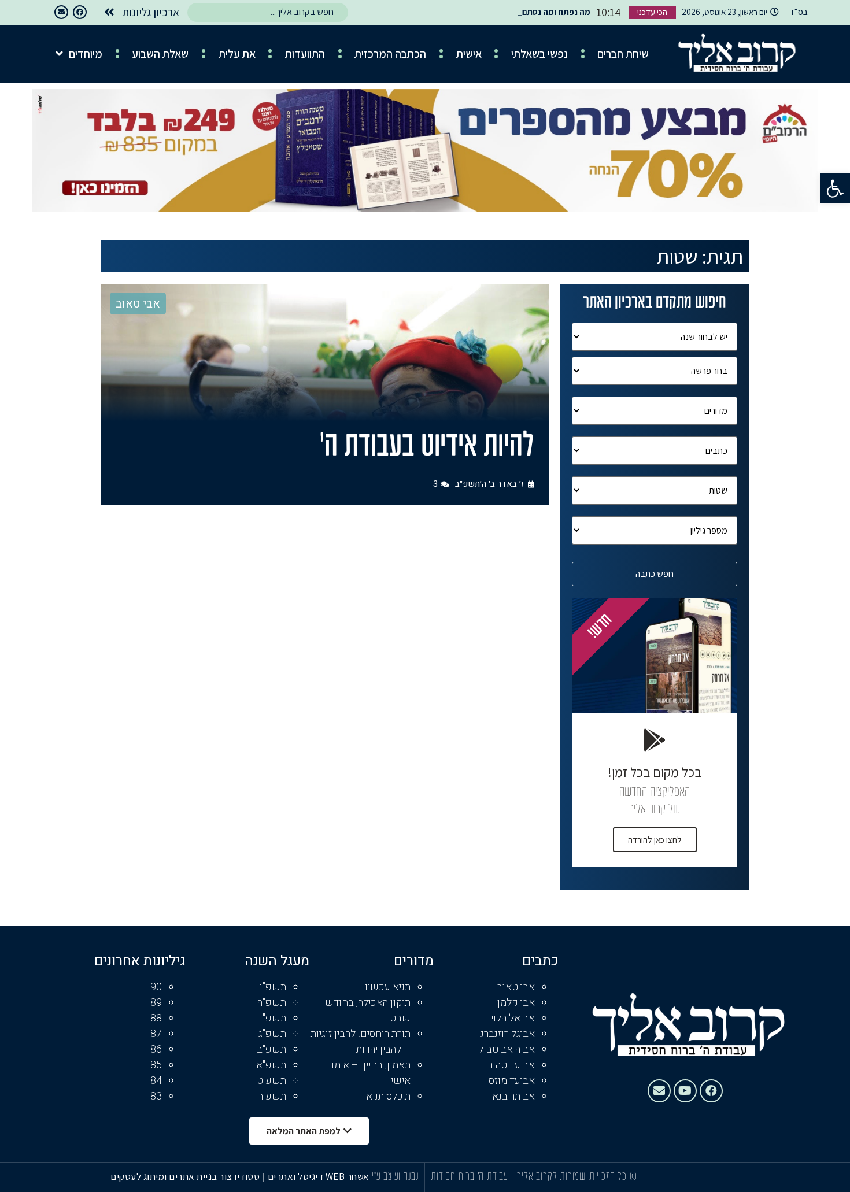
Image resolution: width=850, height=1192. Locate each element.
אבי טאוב (138, 303)
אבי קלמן (516, 1002)
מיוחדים (85, 53)
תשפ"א (271, 1065)
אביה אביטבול (506, 1049)
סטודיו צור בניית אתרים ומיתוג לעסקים (185, 1176)
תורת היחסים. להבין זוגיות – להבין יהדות (361, 1041)
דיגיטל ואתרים (297, 1176)
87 (156, 1034)
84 (156, 1081)
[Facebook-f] (80, 12)
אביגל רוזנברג (507, 1034)
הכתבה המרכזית (390, 53)
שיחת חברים (623, 53)
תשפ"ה (271, 1002)
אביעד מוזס (512, 1081)
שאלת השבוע (160, 53)
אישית (469, 53)
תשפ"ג (272, 1034)
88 (156, 1018)
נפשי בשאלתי (539, 53)
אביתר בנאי (512, 1096)
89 (156, 1002)
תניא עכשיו (388, 987)
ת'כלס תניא (388, 1096)
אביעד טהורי (510, 1065)
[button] (835, 188)
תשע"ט (271, 1081)
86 (156, 1049)
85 (156, 1065)
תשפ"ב (271, 1049)
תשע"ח (271, 1096)
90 (156, 987)
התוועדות (305, 53)
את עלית (237, 53)
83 (156, 1096)
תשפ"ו (273, 987)
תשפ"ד (271, 1018)
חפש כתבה (654, 574)
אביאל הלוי (513, 1018)
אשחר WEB (347, 1176)
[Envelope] (61, 12)
